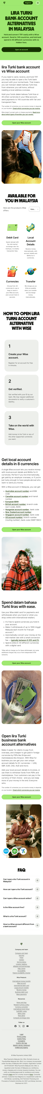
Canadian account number (16, 496)
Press (21, 957)
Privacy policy (21, 1036)
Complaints (21, 1041)
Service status (21, 962)
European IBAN (11, 502)
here (10, 1074)
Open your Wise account (21, 123)
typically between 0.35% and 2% (25, 640)
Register (28, 3)
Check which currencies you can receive (26, 790)
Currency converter (21, 1007)
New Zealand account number (18, 512)
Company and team (21, 953)
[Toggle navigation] (38, 3)
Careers (21, 960)
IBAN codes (21, 1013)
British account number (15, 504)
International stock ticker (22, 1009)
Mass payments (21, 994)
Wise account (21, 983)
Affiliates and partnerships (21, 966)
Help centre (21, 968)
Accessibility (22, 971)
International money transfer (21, 981)
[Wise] (4, 3)
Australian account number (17, 491)
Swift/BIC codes (21, 1011)
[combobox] (34, 209)
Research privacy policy (21, 1005)
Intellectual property (21, 1047)
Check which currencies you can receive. (26, 108)
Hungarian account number (17, 509)
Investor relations (21, 964)
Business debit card (21, 992)
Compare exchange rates (21, 1018)
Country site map (21, 1043)
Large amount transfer (21, 988)
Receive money (21, 990)
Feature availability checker (21, 973)
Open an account (21, 50)
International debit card (21, 985)
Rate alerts (21, 1015)
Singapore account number (17, 515)
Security (21, 955)
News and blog (21, 1002)
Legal (21, 1034)
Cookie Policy (21, 1039)
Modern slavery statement (21, 1045)
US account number (14, 517)
